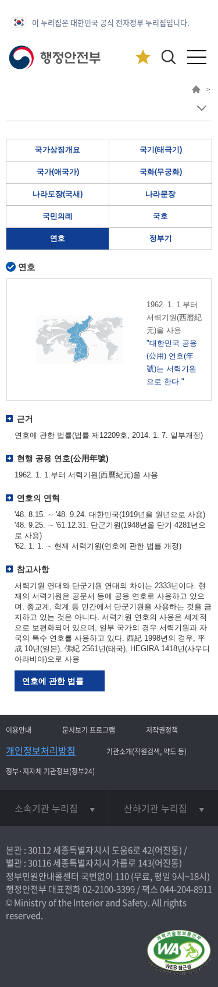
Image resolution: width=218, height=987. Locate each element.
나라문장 (160, 193)
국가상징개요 (57, 149)
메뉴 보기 (201, 108)
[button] (168, 57)
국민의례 (57, 216)
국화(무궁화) (161, 171)
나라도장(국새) (58, 193)
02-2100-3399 (109, 889)
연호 (57, 238)
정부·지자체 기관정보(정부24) (50, 771)
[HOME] (196, 90)
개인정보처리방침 (41, 750)
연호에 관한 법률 (53, 681)
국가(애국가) (58, 171)
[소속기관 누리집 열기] (54, 808)
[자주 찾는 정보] (143, 57)
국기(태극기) (161, 149)
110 (122, 876)
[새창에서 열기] (178, 953)
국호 (160, 216)
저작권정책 (162, 730)
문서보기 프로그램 (88, 730)
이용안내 (18, 730)
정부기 (160, 238)
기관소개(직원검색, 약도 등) (146, 751)
